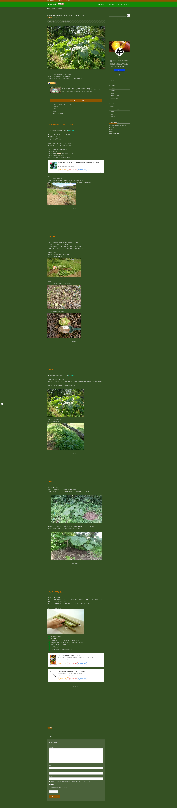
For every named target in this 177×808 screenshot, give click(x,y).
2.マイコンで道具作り (115, 109)
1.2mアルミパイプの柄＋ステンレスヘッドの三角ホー (71, 671)
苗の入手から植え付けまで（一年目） (62, 104)
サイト (50, 776)
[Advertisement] (76, 218)
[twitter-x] (119, 74)
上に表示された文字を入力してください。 (58, 787)
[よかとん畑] (57, 4)
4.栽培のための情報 (115, 95)
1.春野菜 (50, 17)
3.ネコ (112, 111)
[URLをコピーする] (2, 404)
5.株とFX (113, 116)
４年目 (54, 108)
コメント (51, 747)
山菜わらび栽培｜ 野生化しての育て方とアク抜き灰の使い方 (77, 88)
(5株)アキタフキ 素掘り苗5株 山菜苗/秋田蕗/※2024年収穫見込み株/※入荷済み (78, 162)
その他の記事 (114, 103)
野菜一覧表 (71, 130)
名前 (50, 765)
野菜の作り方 (114, 85)
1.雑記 (112, 106)
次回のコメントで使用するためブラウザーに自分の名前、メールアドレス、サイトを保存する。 (71, 781)
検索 (128, 15)
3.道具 (112, 93)
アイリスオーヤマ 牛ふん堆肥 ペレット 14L (69, 655)
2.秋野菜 (113, 90)
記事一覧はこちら (119, 70)
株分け (54, 111)
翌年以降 (55, 106)
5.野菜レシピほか (114, 98)
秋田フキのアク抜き (58, 113)
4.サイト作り (113, 114)
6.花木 (112, 101)
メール (50, 771)
